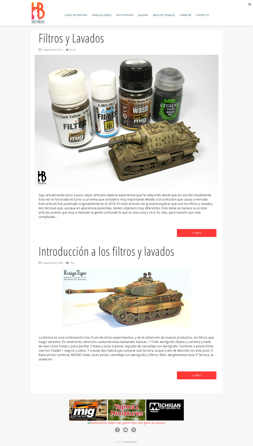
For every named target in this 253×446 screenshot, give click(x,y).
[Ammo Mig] (88, 401)
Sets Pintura (124, 15)
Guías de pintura (76, 15)
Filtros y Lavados (71, 38)
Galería (143, 15)
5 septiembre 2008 (52, 262)
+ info (196, 233)
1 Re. (72, 262)
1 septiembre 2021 (52, 49)
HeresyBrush (130, 442)
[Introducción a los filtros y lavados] (126, 298)
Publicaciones (101, 15)
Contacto (202, 15)
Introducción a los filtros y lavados (106, 251)
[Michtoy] (165, 401)
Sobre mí (185, 15)
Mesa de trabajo (164, 15)
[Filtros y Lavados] (126, 121)
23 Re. (72, 49)
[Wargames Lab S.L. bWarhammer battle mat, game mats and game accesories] (126, 423)
